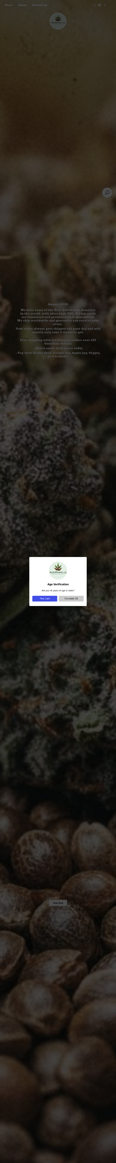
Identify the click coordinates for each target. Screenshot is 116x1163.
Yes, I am (45, 598)
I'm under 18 (71, 598)
